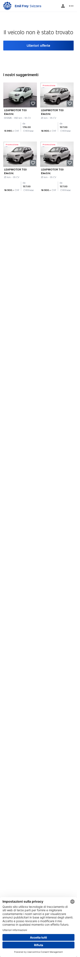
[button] (33, 103)
